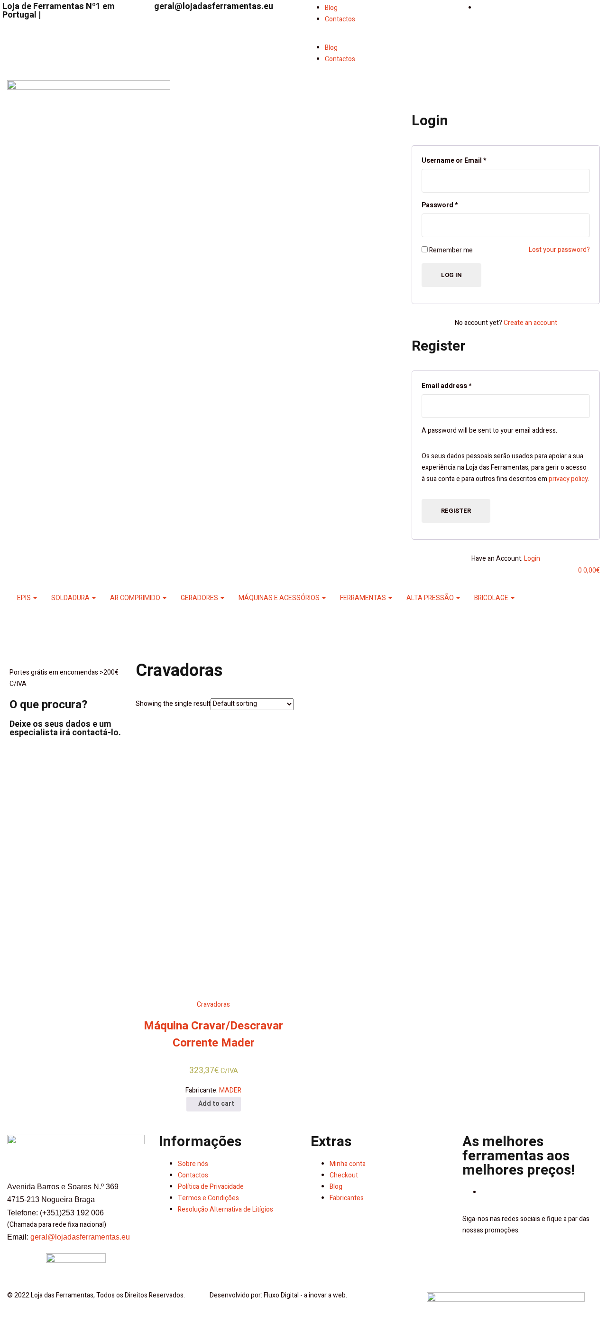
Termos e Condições (208, 1198)
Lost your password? (559, 250)
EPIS (24, 598)
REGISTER (456, 510)
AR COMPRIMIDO (136, 598)
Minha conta (348, 1164)
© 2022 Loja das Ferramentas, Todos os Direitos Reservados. (96, 1295)
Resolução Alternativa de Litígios (225, 1209)
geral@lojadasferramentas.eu (213, 6)
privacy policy (568, 479)
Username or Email (454, 161)
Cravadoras (213, 1004)
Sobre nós (193, 1164)
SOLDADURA (71, 598)
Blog (331, 8)
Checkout (344, 1175)
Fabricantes (347, 1198)
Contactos (340, 19)
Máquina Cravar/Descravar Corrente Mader (213, 1034)
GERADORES (200, 598)
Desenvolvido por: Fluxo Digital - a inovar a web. (278, 1295)
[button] (379, 36)
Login (532, 559)
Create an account (530, 323)
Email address (446, 386)
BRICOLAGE (492, 598)
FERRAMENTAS (363, 598)
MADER (230, 1090)
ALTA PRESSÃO (430, 598)
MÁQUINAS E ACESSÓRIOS (280, 598)
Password (440, 205)
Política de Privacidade (211, 1187)
